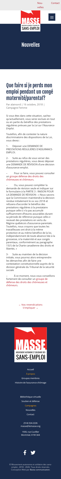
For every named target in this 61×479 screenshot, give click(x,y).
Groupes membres (30, 378)
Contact (55, 3)
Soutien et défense (30, 401)
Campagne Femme (16, 107)
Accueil (30, 369)
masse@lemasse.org (30, 426)
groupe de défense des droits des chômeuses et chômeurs (26, 282)
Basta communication (40, 469)
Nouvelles (30, 409)
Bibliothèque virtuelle (30, 396)
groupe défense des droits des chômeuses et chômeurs (24, 178)
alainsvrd (16, 104)
